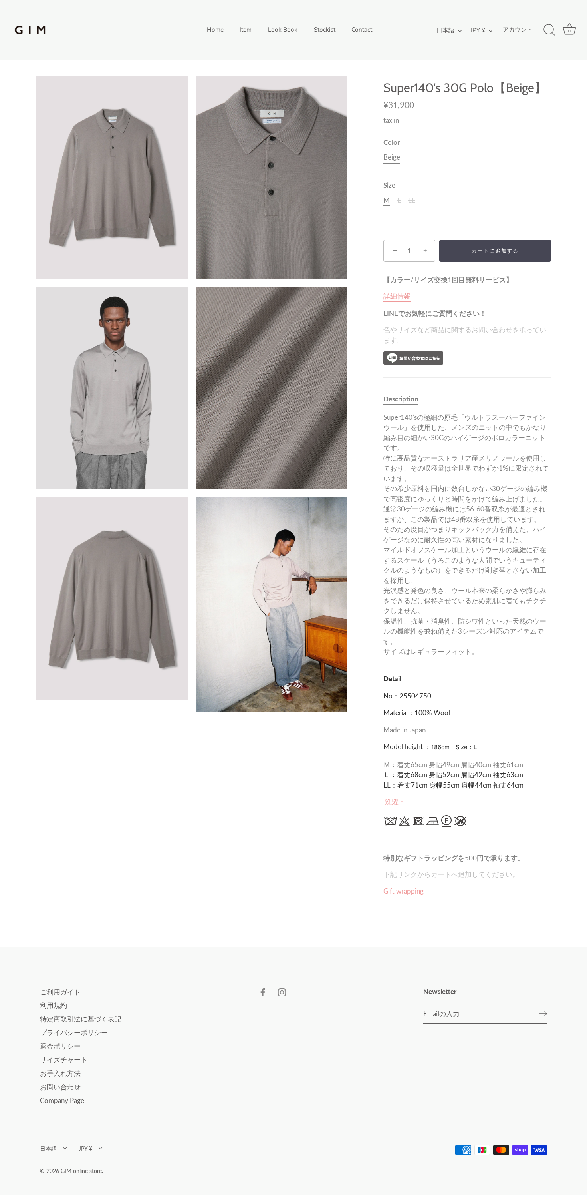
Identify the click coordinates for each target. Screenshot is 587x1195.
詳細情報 (397, 296)
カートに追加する (498, 250)
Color (391, 142)
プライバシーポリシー (74, 1032)
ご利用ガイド (60, 992)
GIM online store (81, 1170)
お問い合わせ (60, 1087)
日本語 (445, 30)
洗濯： (395, 802)
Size (389, 185)
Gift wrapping (403, 891)
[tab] (404, 399)
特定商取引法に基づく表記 (80, 1019)
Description (400, 399)
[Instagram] (282, 992)
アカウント (518, 30)
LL (411, 200)
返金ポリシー (60, 1046)
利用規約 (53, 1005)
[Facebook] (263, 992)
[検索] (549, 30)
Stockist (324, 30)
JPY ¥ (477, 30)
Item (246, 30)
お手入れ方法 (60, 1073)
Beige (391, 157)
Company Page (62, 1100)
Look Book (282, 30)
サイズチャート (63, 1059)
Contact (361, 30)
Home (215, 30)
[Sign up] (543, 1014)
